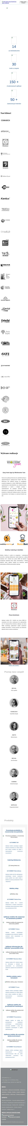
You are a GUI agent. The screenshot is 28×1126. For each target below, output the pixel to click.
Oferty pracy (13, 1094)
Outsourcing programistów (14, 1089)
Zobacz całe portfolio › (14, 665)
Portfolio (14, 1092)
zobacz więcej (14, 500)
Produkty (9, 1092)
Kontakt (18, 1092)
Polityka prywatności (20, 1094)
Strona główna (5, 1089)
